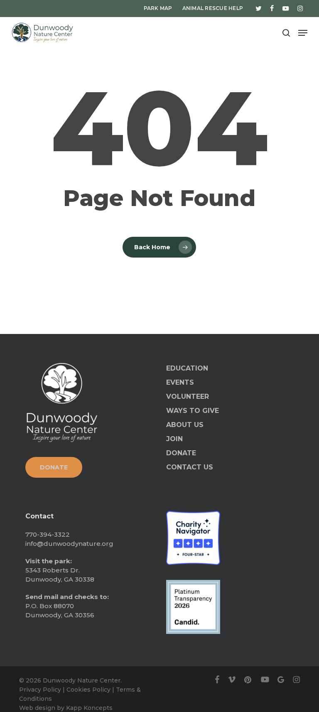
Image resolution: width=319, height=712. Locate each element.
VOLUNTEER (187, 396)
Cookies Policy (88, 689)
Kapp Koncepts (89, 708)
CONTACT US (189, 467)
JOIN (174, 439)
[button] (302, 33)
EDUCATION (187, 368)
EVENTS (180, 382)
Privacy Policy (40, 689)
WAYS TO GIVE (192, 411)
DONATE (181, 453)
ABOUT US (185, 425)
